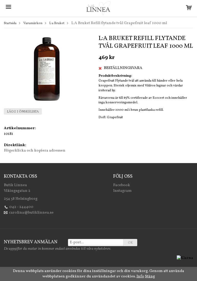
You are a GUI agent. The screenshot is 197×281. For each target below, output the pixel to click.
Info (140, 276)
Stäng (150, 276)
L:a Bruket (56, 23)
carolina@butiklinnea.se (31, 212)
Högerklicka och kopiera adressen (34, 150)
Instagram (122, 191)
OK (130, 242)
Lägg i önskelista (23, 111)
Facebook (121, 185)
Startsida (10, 23)
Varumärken (32, 23)
